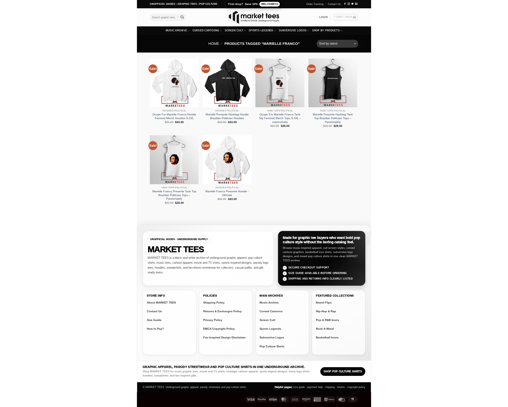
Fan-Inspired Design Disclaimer (224, 337)
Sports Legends (261, 30)
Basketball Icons (327, 337)
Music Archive (176, 30)
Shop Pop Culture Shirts (343, 371)
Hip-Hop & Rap (326, 311)
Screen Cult (234, 30)
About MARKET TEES (161, 302)
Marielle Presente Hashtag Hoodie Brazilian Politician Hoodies (227, 116)
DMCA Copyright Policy (219, 328)
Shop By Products (326, 30)
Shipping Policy (214, 302)
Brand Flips (324, 302)
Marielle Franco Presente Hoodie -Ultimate (227, 193)
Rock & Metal (325, 328)
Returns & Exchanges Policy (222, 311)
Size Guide (154, 320)
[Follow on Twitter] (352, 4)
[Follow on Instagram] (348, 4)
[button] (323, 17)
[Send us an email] (356, 4)
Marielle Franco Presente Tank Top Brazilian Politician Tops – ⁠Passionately (174, 195)
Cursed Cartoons (205, 30)
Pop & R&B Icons (327, 320)
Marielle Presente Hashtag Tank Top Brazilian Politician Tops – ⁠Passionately (333, 118)
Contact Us (334, 4)
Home (213, 43)
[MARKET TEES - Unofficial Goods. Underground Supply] (254, 17)
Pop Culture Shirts (272, 346)
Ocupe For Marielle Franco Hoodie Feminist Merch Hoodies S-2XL (174, 116)
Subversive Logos (293, 30)
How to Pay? (155, 328)
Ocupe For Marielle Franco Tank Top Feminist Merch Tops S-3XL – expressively (280, 118)
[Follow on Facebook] (345, 4)
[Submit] (182, 17)
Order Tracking (314, 4)
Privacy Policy (212, 320)
